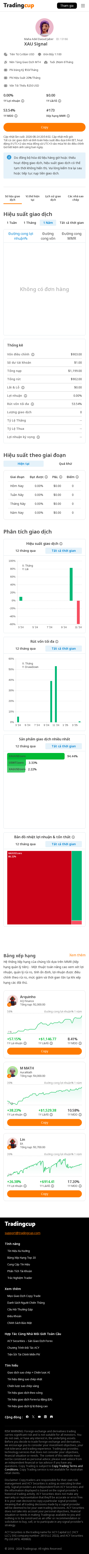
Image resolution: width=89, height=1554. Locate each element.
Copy (44, 127)
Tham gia (66, 5)
